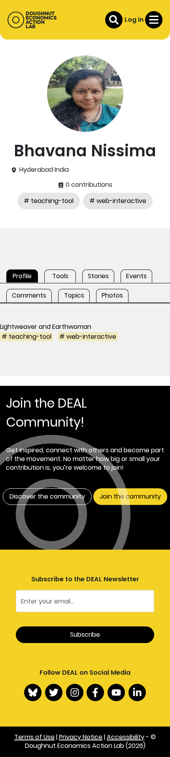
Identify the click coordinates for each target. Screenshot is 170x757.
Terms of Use (34, 737)
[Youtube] (116, 692)
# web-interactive (117, 200)
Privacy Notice (80, 737)
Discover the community (47, 496)
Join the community (130, 496)
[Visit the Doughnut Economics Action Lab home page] (32, 19)
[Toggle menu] (153, 19)
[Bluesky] (33, 692)
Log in (134, 19)
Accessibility (125, 737)
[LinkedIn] (137, 692)
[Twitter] (53, 692)
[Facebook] (95, 692)
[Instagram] (74, 692)
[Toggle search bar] (114, 19)
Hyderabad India (44, 169)
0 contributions (88, 184)
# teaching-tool (49, 200)
